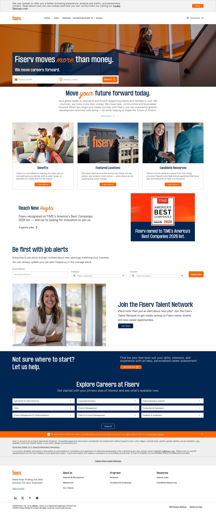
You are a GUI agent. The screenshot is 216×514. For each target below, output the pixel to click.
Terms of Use (196, 507)
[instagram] (37, 498)
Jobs (56, 18)
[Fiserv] (17, 18)
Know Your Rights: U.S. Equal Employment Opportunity (36, 447)
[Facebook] (30, 498)
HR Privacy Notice (156, 434)
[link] (125, 325)
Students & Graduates (120, 482)
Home (47, 18)
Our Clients (68, 488)
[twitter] (23, 498)
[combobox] (35, 79)
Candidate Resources (167, 482)
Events (99, 18)
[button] (108, 426)
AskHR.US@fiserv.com (164, 451)
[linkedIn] (15, 498)
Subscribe (196, 274)
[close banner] (202, 434)
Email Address (18, 269)
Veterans (66, 18)
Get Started (129, 367)
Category (75, 271)
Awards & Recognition (73, 477)
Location (133, 271)
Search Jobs (162, 477)
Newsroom (68, 482)
